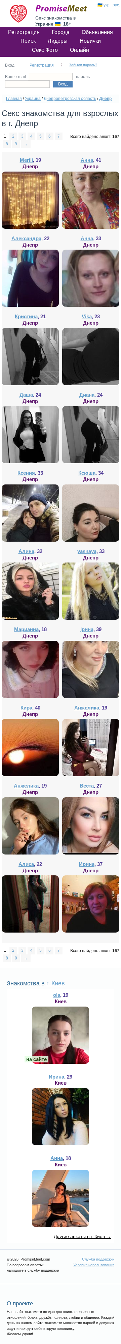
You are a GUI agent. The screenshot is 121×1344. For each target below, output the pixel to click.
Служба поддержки (98, 1259)
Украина (33, 98)
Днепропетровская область (70, 98)
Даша (26, 395)
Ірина (86, 629)
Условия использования (93, 1265)
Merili (26, 160)
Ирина (86, 864)
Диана (86, 395)
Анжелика (86, 708)
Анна (87, 160)
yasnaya (86, 551)
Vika (87, 316)
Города (61, 32)
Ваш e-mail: (16, 76)
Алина (26, 551)
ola (56, 995)
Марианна (26, 629)
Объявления (97, 32)
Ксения (26, 473)
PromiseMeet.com (61, 8)
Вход (63, 84)
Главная (14, 98)
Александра (26, 238)
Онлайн (79, 50)
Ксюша (86, 473)
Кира (26, 708)
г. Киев (55, 983)
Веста (87, 786)
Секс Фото (45, 50)
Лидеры (58, 41)
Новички (90, 41)
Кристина (26, 316)
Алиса (26, 864)
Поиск (28, 41)
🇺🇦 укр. (104, 5)
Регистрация (24, 32)
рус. (116, 5)
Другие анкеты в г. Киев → (82, 1236)
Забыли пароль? (83, 65)
